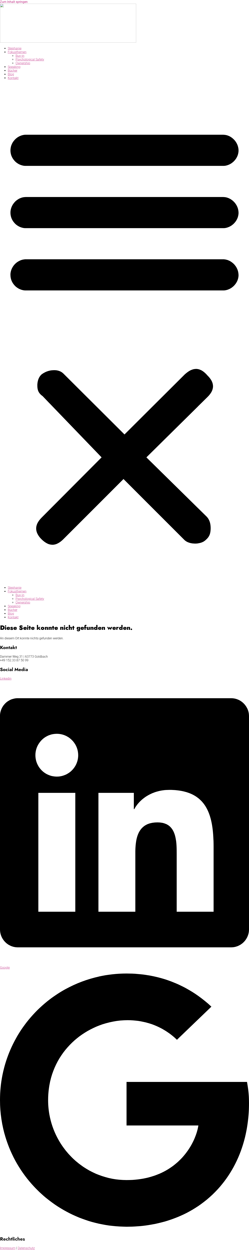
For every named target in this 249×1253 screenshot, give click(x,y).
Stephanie (14, 48)
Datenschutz (26, 1248)
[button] (124, 333)
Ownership (23, 63)
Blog (11, 74)
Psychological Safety (30, 59)
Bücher (12, 70)
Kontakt (13, 78)
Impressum (7, 1248)
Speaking (14, 67)
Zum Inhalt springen (14, 2)
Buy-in (20, 56)
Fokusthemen (17, 52)
